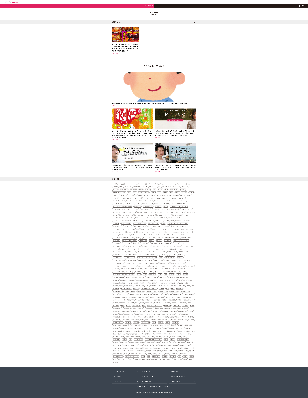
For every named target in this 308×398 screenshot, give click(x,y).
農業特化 (125, 348)
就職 (143, 303)
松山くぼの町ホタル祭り (153, 320)
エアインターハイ (148, 206)
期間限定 (190, 317)
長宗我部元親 (174, 354)
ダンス (178, 237)
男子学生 (138, 337)
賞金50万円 (148, 345)
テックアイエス (127, 243)
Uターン (130, 195)
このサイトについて (120, 381)
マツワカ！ (182, 263)
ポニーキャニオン (170, 257)
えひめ (166, 206)
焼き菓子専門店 (146, 334)
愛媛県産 (186, 308)
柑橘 (187, 325)
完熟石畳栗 (172, 300)
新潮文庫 (185, 314)
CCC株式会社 (136, 187)
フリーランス (156, 249)
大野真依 (168, 297)
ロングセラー (138, 271)
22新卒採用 (156, 184)
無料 (131, 334)
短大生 (166, 337)
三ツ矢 (139, 274)
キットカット (161, 215)
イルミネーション (168, 201)
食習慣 (192, 356)
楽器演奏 (172, 328)
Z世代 (189, 195)
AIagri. (175, 184)
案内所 (159, 328)
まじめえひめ (143, 260)
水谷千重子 (137, 331)
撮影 (122, 314)
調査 (114, 345)
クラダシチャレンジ (166, 218)
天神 (179, 297)
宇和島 (165, 300)
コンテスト (116, 223)
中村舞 (179, 274)
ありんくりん (172, 198)
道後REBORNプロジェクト (162, 348)
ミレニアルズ (191, 266)
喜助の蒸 (181, 286)
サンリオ (131, 229)
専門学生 (123, 303)
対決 (192, 300)
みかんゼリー (162, 266)
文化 (143, 314)
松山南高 (136, 322)
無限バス (137, 334)
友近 (187, 283)
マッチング (128, 263)
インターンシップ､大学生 (162, 204)
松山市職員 (143, 325)
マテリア (133, 266)
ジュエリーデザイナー (119, 232)
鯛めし (191, 359)
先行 (157, 280)
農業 (119, 348)
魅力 (186, 359)
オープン (155, 209)
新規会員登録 (120, 372)
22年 (149, 184)
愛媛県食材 (126, 311)
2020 (127, 184)
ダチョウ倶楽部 (170, 237)
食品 (180, 356)
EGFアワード (167, 187)
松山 (143, 320)
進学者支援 (139, 348)
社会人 (172, 337)
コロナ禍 (186, 220)
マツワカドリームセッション (121, 266)
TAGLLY (115, 195)
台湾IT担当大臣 (138, 286)
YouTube (176, 195)
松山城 (154, 322)
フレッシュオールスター (159, 252)
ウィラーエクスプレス (178, 204)
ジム (183, 229)
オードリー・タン (146, 209)
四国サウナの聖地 (126, 288)
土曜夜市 (161, 288)
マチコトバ (159, 260)
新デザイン (157, 314)
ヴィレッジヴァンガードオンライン (122, 206)
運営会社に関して (142, 386)
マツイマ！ (191, 260)
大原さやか (158, 294)
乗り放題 (185, 274)
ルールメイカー (186, 269)
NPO (129, 192)
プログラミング (183, 252)
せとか (139, 237)
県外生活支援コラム (178, 376)
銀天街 (161, 354)
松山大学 (161, 322)
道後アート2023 (176, 348)
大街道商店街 (132, 297)
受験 (122, 286)
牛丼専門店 (188, 334)
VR (136, 195)
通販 (132, 348)
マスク (151, 260)
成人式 (142, 311)
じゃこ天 (189, 229)
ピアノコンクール (187, 246)
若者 (137, 342)
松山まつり (128, 322)
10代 (114, 184)
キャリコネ (187, 215)
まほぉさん (154, 266)
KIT (167, 189)
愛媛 (144, 305)
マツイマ (182, 260)
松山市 (168, 322)
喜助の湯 (174, 286)
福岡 (185, 337)
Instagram (134, 189)
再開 (186, 280)
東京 (131, 320)
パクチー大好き (156, 246)
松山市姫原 (134, 325)
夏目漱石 (139, 294)
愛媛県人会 (141, 308)
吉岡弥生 (154, 286)
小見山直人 (131, 303)
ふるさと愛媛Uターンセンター (177, 249)
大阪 (174, 297)
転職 (114, 348)
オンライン (133, 212)
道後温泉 (149, 351)
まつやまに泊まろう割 (152, 263)
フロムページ (163, 254)
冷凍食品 (115, 283)
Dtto (159, 187)
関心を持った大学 (118, 356)
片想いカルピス (173, 334)
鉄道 (155, 354)
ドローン (182, 243)
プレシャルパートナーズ (119, 252)
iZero (141, 189)
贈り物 (155, 345)
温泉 (114, 334)
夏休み (133, 294)
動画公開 (136, 283)
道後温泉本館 (183, 351)
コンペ (163, 223)
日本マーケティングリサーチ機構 (137, 317)
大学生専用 (178, 294)
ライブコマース (166, 269)
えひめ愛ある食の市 (118, 209)
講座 (119, 345)
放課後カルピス (130, 314)
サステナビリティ (185, 226)
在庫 (168, 288)
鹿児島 (115, 362)
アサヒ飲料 (157, 198)
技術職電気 (183, 311)
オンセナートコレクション (120, 212)
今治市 (128, 277)
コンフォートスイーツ (140, 223)
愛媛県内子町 (159, 308)
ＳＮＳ (178, 192)
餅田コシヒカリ (122, 359)
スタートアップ (125, 235)
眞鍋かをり (158, 337)
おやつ (183, 209)
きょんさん (140, 218)
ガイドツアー (170, 212)
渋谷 (193, 331)
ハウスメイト (146, 246)
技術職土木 (157, 311)
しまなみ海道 (175, 229)
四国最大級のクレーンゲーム (149, 288)
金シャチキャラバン (141, 354)
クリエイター (137, 220)
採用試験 (115, 314)
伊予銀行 (163, 277)
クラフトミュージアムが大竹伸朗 (122, 220)
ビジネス (115, 249)
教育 (138, 314)
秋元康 (125, 339)
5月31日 (164, 184)
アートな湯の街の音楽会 (126, 198)
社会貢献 (179, 337)
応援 (123, 305)
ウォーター (138, 206)
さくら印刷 (175, 226)
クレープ (152, 220)
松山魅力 (180, 325)
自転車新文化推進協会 (183, 339)
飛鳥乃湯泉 (173, 356)
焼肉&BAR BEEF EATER (160, 334)
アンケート (131, 201)
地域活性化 (180, 288)
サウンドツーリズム (164, 226)
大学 (164, 294)
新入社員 (165, 314)
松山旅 (150, 325)
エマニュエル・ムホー (132, 209)
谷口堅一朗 (126, 345)
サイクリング (127, 226)
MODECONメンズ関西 (119, 192)
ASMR (115, 187)
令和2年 (135, 277)
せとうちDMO (117, 237)
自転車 (173, 339)
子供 (133, 300)
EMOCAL (176, 187)
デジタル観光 (116, 243)
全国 (162, 280)
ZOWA (183, 195)
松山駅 (174, 325)
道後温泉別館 (157, 351)
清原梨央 (187, 331)
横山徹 (188, 328)
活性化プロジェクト (172, 331)
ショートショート (152, 232)
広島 (189, 303)
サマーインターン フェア (120, 229)
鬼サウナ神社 (178, 359)
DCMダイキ (152, 187)
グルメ (145, 220)
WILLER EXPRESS (150, 195)
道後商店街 (141, 351)
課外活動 (190, 342)
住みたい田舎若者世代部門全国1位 (177, 277)
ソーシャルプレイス (148, 237)
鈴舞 (150, 354)
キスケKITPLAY (150, 215)
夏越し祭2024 (148, 294)
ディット (159, 240)
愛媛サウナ (168, 305)
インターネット (128, 204)
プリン (164, 249)
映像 (159, 317)
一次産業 (184, 271)
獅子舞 (115, 337)
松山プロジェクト (118, 322)
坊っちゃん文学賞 (185, 291)
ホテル (161, 257)
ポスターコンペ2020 (129, 257)
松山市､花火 (175, 322)
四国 (193, 286)
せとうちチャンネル (129, 237)
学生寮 (158, 300)
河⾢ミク (161, 331)
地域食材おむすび (118, 291)
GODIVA (115, 189)
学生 (143, 300)
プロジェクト (154, 254)
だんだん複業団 (187, 237)
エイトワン (159, 206)
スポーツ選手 (165, 235)
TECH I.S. (123, 195)
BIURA (121, 187)
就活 (138, 303)
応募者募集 (116, 305)
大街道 (125, 297)
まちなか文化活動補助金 (171, 260)
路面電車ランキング (185, 345)
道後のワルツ (131, 351)
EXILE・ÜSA (185, 187)
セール (174, 235)
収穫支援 (115, 286)
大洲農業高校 (116, 297)
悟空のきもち (136, 305)
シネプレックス (165, 229)
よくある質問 (147, 381)
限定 (149, 356)
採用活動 (190, 311)
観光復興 (177, 342)
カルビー (115, 215)
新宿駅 (178, 314)
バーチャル (137, 246)
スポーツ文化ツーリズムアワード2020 (149, 235)
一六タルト (176, 271)
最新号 (184, 317)
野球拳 (131, 354)
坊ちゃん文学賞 (164, 291)
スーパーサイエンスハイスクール (176, 232)
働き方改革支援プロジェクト (145, 280)
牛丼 (181, 334)
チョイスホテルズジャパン (130, 240)
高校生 (148, 359)
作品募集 (124, 280)
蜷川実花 (150, 342)
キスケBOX (130, 215)
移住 (130, 339)
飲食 (114, 359)
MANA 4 (183, 189)
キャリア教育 (177, 215)
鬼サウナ (170, 359)
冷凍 (191, 280)
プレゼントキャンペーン (144, 252)
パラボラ (177, 246)
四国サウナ (116, 288)
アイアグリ (138, 198)
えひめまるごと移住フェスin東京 (179, 206)
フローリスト (172, 252)
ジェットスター (146, 229)
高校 (130, 359)
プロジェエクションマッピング (121, 254)
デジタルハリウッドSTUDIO (181, 240)
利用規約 (152, 386)
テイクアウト (143, 240)
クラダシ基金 (177, 218)
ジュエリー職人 (132, 232)
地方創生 (132, 291)
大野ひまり (153, 297)
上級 (166, 274)
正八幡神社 (121, 331)
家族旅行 (186, 300)
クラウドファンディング (151, 218)
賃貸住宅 (134, 345)
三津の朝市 (153, 274)
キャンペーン (130, 218)
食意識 (185, 356)
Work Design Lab (163, 195)
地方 (126, 291)
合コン (147, 286)
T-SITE (192, 192)
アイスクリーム (148, 198)
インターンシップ (148, 204)
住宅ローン (116, 280)
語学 (184, 342)
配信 (125, 354)
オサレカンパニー (165, 209)
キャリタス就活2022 (118, 218)
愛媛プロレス (177, 305)
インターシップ (117, 204)
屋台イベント (157, 303)
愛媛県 (192, 305)
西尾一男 (165, 342)
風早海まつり (156, 356)
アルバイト (182, 198)
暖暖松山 (177, 317)
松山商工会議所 (145, 322)
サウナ (144, 226)
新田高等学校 (116, 317)
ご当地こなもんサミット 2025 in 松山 (178, 223)
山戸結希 (166, 303)
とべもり (153, 243)
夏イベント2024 (124, 294)
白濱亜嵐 (150, 337)
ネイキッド (128, 246)
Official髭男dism (144, 192)
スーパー (161, 232)
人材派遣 (115, 277)
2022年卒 (142, 184)
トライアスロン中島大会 (165, 243)
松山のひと (174, 320)
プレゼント (132, 252)
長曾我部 (182, 354)
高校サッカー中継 (139, 359)
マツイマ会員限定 (118, 263)
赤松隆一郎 (163, 345)
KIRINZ (161, 189)
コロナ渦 (179, 220)
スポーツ (134, 235)
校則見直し (116, 328)
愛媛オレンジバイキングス (155, 305)
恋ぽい (128, 305)
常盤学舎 (182, 303)
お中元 (140, 212)
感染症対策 (135, 311)
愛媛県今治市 (149, 308)
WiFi (141, 195)
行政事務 (158, 342)
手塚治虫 (149, 311)
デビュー (136, 243)
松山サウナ (166, 320)
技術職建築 (166, 311)
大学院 (185, 294)
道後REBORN (148, 348)
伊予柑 (142, 277)
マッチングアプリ (139, 263)
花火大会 (124, 342)
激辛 (119, 334)
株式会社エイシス (140, 328)
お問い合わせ (175, 381)
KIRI (154, 189)
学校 (138, 300)
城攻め (115, 294)
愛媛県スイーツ (117, 308)
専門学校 (115, 303)
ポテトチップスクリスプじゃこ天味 (147, 257)
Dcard (145, 187)
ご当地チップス (117, 226)
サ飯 (138, 229)
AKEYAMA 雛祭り (184, 184)
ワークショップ (149, 271)
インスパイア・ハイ (180, 201)
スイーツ (189, 232)
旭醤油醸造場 (152, 317)
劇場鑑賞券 (124, 283)
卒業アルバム (163, 283)
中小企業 (172, 274)
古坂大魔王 (129, 286)
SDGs (171, 192)
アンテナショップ (141, 201)
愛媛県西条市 (116, 311)
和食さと (166, 286)
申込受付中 (130, 337)
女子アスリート (117, 300)
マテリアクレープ (143, 266)
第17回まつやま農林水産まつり (153, 339)
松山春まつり (158, 325)
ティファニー (167, 240)
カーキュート (154, 212)
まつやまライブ (165, 263)
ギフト (169, 215)
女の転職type (187, 297)
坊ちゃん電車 (174, 291)
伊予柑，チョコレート (152, 277)
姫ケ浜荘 (126, 300)
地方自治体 (141, 291)
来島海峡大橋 (116, 320)
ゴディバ (159, 220)
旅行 (124, 317)
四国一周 (136, 288)
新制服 (172, 314)
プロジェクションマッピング (140, 254)
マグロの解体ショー (132, 260)
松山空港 (167, 325)
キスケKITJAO (140, 215)
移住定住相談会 (138, 339)
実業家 (179, 300)
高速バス (162, 359)
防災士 (143, 356)
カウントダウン (181, 212)
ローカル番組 (129, 271)
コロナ (172, 220)
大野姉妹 (160, 297)
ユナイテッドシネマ (137, 269)
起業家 (175, 345)
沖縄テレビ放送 (152, 331)
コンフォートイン (126, 223)
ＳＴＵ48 (184, 192)
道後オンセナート (188, 348)
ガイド (163, 212)
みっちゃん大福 (181, 266)
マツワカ (174, 263)
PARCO (154, 192)
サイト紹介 (137, 226)
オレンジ (190, 209)
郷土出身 (192, 351)
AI (169, 184)
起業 (169, 345)
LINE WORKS (174, 189)
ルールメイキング (118, 271)
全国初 (168, 280)
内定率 (180, 280)
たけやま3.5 (160, 237)
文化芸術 (149, 314)
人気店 (122, 277)
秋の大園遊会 (116, 339)
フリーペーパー (145, 249)
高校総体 (155, 359)
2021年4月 (134, 184)
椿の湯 (165, 328)
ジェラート (156, 229)
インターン (138, 204)
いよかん (158, 201)
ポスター (182, 254)
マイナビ (180, 257)
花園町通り (116, 342)
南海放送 (172, 283)
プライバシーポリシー (164, 386)
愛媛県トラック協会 (129, 308)
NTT (135, 192)
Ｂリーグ (128, 187)
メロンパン (116, 269)
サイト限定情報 (147, 376)
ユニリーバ (148, 269)
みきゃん (171, 266)
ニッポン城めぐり (118, 246)
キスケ (122, 215)
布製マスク (175, 303)
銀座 (166, 354)
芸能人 (131, 342)
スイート (115, 235)
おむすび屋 (176, 209)
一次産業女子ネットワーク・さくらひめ (124, 274)
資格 (140, 345)
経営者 (166, 339)
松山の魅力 (191, 320)
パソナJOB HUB (167, 246)
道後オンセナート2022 (119, 351)
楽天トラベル (180, 328)
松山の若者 (183, 320)
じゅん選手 (142, 232)
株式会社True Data (127, 328)
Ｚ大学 (115, 198)
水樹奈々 (129, 331)
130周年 (121, 184)
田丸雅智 (122, 337)
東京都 (137, 320)
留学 (144, 337)
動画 (130, 283)
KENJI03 (148, 189)
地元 (173, 288)
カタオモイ (191, 212)
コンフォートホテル (154, 223)
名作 (160, 286)
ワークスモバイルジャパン (163, 271)
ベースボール (173, 254)
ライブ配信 (176, 269)
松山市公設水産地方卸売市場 (121, 325)
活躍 (181, 331)
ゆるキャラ (157, 269)
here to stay (124, 189)
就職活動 (149, 303)
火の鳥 (125, 334)
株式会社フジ (150, 328)
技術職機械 (174, 311)
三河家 (145, 274)
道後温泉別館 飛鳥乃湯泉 (170, 351)
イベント (150, 201)
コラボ (166, 220)
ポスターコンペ (117, 257)
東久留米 (125, 320)
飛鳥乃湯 (165, 356)
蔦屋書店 (143, 342)
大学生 (170, 294)
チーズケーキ (116, 240)
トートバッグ (144, 243)
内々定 (174, 280)
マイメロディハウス (118, 260)
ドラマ (176, 243)
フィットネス (124, 249)
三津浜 (160, 274)
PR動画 (165, 192)
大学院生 (192, 294)
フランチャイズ (134, 249)
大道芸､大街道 (143, 297)
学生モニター (150, 300)
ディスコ (152, 240)
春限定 (165, 317)
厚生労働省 (180, 283)
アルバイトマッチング (119, 201)
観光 (171, 342)
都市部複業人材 (117, 354)
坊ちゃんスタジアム (152, 291)
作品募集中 (132, 280)
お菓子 (147, 212)
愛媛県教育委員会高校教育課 (173, 308)
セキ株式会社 (181, 235)
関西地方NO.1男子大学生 (132, 356)
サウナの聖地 (152, 226)
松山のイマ (175, 372)
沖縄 (144, 331)
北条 (143, 283)
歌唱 (114, 331)
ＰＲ (159, 192)
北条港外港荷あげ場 (152, 283)
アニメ (165, 198)
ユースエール (125, 269)
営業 (188, 286)
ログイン (147, 372)
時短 (171, 317)
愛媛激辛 (185, 305)
